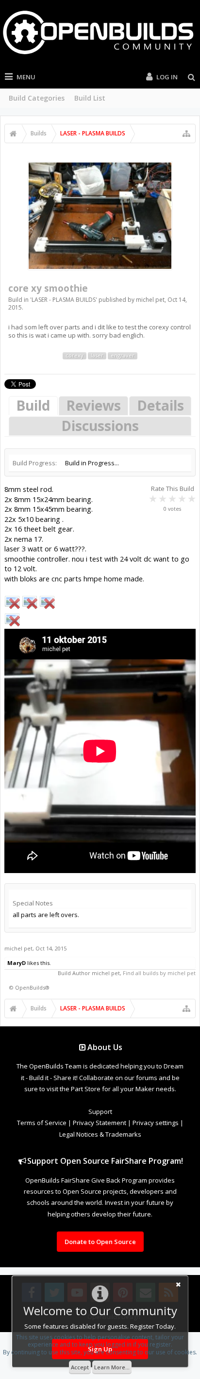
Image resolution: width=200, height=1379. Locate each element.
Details (160, 405)
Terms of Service (42, 1122)
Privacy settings (156, 1122)
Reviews (93, 405)
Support (100, 1111)
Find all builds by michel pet (159, 973)
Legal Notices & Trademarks (100, 1134)
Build (33, 405)
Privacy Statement (99, 1122)
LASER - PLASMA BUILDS (64, 300)
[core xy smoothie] (100, 216)
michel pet (150, 300)
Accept (80, 1367)
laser (97, 355)
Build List (89, 98)
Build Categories (37, 98)
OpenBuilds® (32, 987)
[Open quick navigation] (186, 133)
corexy (74, 355)
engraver (122, 355)
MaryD (16, 962)
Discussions (100, 425)
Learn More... (112, 1367)
